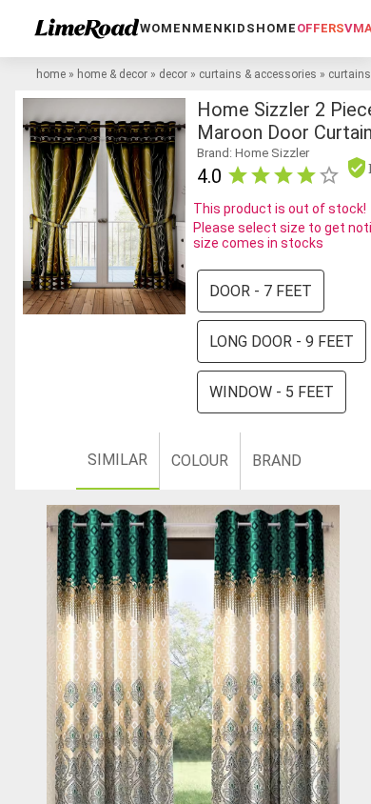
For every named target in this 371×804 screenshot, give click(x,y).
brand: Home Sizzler (253, 153)
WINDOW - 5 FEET (271, 392)
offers (320, 28)
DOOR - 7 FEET (260, 291)
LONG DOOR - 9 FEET (281, 341)
